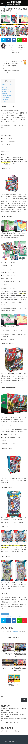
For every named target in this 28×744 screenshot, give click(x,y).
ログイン (15, 631)
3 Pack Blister (5, 97)
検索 (2, 696)
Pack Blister (5, 99)
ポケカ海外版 (5, 616)
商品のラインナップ (7, 84)
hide (9, 81)
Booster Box (5, 86)
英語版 (20, 616)
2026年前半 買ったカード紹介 (9, 712)
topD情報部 (14, 2)
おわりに (4, 101)
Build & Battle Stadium (8, 91)
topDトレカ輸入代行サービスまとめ (10, 723)
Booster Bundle (6, 93)
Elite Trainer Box (6, 88)
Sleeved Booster (6, 95)
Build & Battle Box (7, 89)
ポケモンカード (6, 613)
